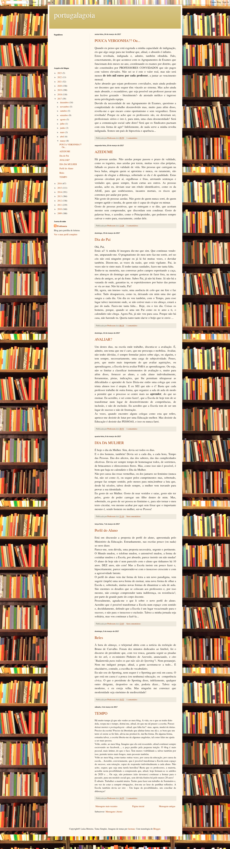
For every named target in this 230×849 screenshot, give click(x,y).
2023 (59, 72)
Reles (99, 637)
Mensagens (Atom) (114, 811)
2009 (59, 213)
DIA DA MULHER (109, 442)
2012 (59, 200)
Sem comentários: (133, 516)
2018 (59, 94)
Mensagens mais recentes (106, 806)
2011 (59, 204)
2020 (59, 85)
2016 (59, 183)
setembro (64, 115)
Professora (62, 226)
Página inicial (138, 806)
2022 (59, 77)
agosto (63, 119)
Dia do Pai (103, 239)
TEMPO (101, 713)
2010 (59, 209)
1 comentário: (132, 138)
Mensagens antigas (167, 806)
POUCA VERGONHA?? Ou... (117, 40)
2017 (59, 98)
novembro (65, 106)
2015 (59, 187)
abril (62, 136)
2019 (59, 90)
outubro (64, 110)
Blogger (156, 828)
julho (62, 123)
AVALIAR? (103, 339)
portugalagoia (74, 15)
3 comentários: (132, 225)
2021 (59, 81)
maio (62, 132)
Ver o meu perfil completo (65, 234)
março (63, 140)
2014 (59, 192)
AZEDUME (104, 151)
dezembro (64, 102)
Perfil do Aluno (106, 530)
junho (63, 127)
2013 (59, 196)
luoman (131, 828)
